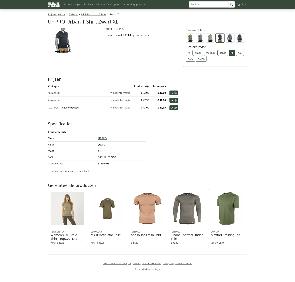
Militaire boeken (183, 263)
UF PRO (120, 29)
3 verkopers (142, 35)
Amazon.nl (54, 100)
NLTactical (54, 93)
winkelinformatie (120, 93)
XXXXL (201, 58)
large (223, 53)
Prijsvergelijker (73, 4)
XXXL (190, 58)
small (198, 53)
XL (232, 53)
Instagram (168, 263)
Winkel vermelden (151, 263)
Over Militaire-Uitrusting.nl (117, 263)
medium (211, 53)
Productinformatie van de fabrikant (68, 171)
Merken (100, 4)
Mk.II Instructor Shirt (105, 233)
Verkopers (113, 4)
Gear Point (54, 107)
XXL (240, 53)
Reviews (88, 4)
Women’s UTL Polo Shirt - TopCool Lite (64, 235)
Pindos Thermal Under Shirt (187, 235)
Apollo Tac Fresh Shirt (146, 233)
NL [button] (242, 4)
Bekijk (174, 92)
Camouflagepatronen (134, 4)
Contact (137, 263)
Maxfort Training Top (225, 233)
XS (189, 53)
